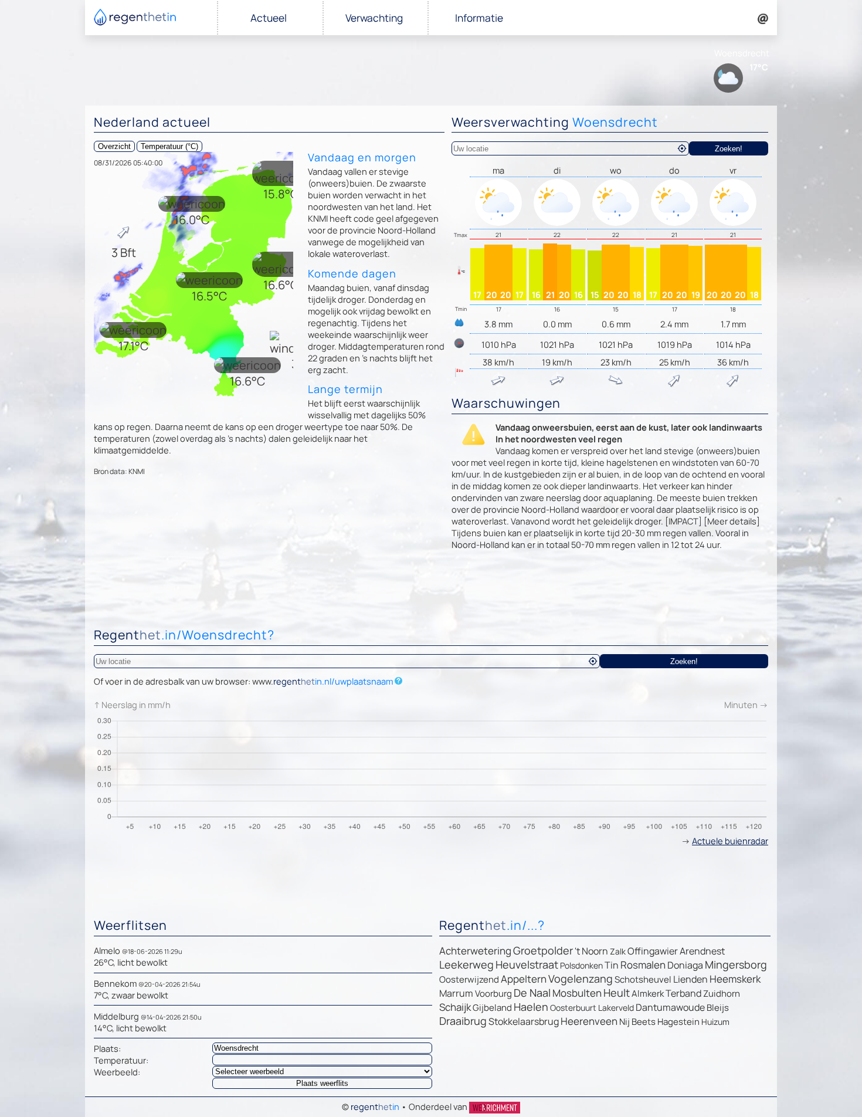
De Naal (532, 993)
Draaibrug (463, 1021)
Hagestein (678, 1022)
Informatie (479, 18)
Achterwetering (475, 950)
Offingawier (652, 951)
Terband (683, 993)
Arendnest (702, 951)
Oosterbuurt (573, 1007)
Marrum (456, 993)
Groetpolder (543, 950)
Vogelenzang (580, 979)
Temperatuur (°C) (169, 146)
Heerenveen (589, 1021)
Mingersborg (736, 964)
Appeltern (524, 979)
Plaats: (107, 1048)
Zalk (618, 951)
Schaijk (455, 1007)
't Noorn (591, 951)
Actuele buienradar (730, 841)
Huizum (715, 1021)
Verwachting (374, 18)
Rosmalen (643, 965)
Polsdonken (581, 965)
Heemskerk (735, 979)
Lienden (690, 979)
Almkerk (648, 993)
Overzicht (114, 146)
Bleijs (718, 1007)
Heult (616, 993)
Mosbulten (577, 993)
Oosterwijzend (469, 979)
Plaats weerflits (322, 1083)
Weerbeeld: (117, 1072)
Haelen (531, 1007)
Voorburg (493, 993)
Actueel (268, 18)
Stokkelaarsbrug (523, 1021)
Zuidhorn (721, 993)
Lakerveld (616, 1007)
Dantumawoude (670, 1007)
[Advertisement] (431, 592)
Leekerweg (466, 964)
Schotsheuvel (643, 979)
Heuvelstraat (527, 964)
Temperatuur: (121, 1060)
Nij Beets (637, 1022)
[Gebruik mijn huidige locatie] (682, 148)
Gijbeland (492, 1007)
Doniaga (685, 965)
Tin (612, 965)
